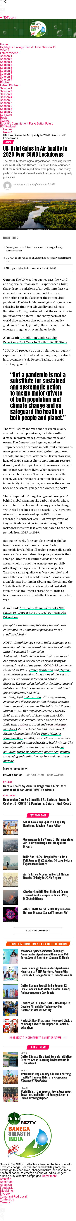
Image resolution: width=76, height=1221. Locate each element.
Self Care (6, 114)
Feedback (6, 1187)
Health (4, 117)
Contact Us (7, 1199)
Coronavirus (55, 775)
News (7, 132)
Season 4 (6, 65)
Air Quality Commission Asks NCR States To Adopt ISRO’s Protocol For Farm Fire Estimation (34, 612)
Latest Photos (9, 85)
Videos (4, 50)
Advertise (6, 1182)
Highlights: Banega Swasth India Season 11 (28, 47)
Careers (5, 1202)
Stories (4, 120)
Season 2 (6, 59)
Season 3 (6, 62)
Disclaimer (7, 1190)
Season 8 (6, 76)
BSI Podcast (8, 126)
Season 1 (6, 56)
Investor (5, 1193)
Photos (4, 82)
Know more (49, 1176)
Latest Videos (9, 53)
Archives (5, 1179)
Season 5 (6, 68)
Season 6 (6, 70)
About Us (6, 1185)
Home (4, 44)
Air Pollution (35, 775)
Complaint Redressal (13, 1196)
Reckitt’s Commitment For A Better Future (26, 123)
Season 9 (6, 79)
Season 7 (6, 73)
